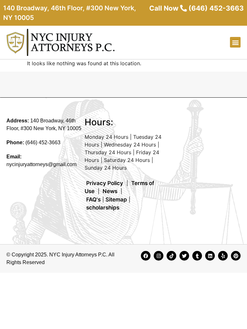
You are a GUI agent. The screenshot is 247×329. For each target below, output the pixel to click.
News (110, 191)
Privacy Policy (104, 183)
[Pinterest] (236, 256)
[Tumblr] (197, 256)
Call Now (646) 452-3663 (196, 8)
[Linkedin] (210, 256)
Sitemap (116, 199)
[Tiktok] (171, 256)
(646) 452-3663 (42, 142)
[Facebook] (146, 256)
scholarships (102, 207)
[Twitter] (184, 256)
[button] (235, 42)
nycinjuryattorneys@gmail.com (41, 164)
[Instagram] (158, 256)
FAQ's (93, 199)
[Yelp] (223, 256)
